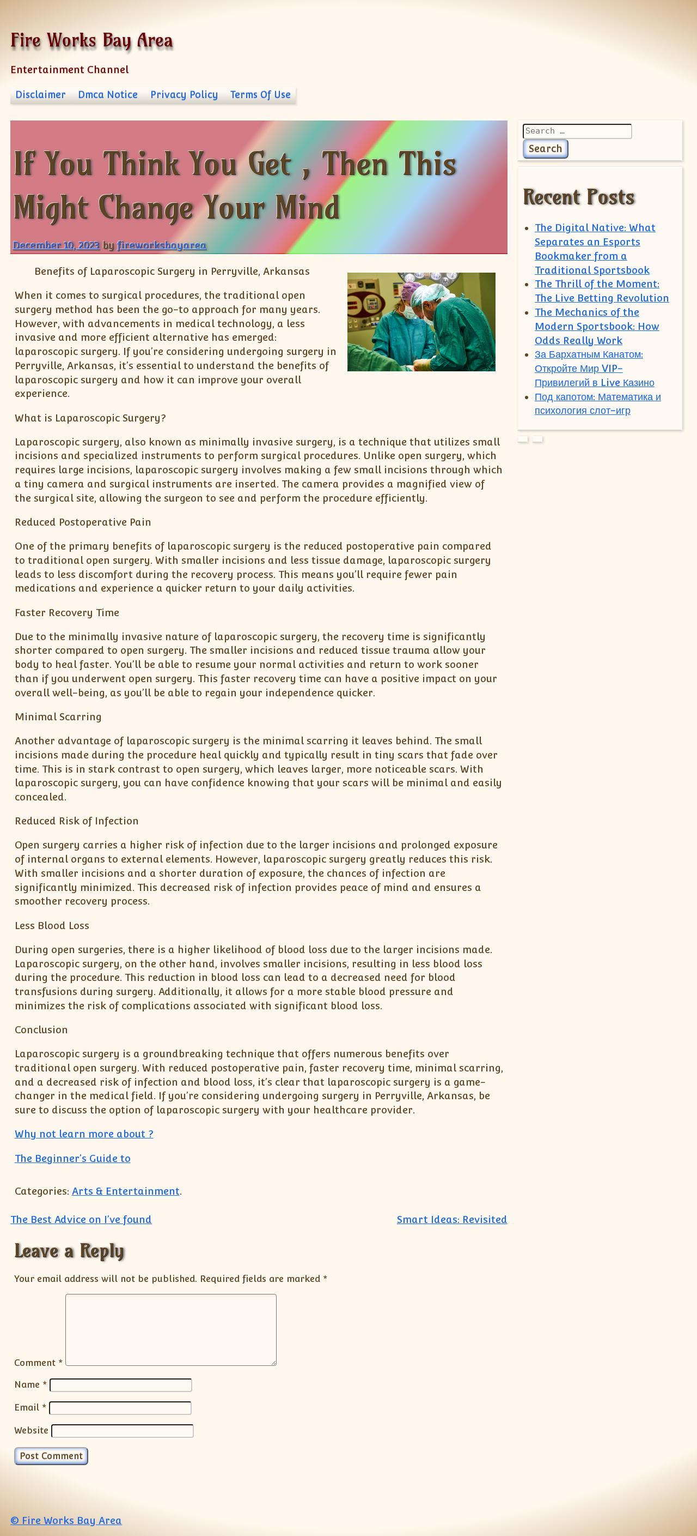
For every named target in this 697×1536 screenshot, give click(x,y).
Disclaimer (40, 94)
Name (30, 1384)
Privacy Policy (184, 94)
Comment (38, 1362)
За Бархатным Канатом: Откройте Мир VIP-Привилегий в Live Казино (595, 368)
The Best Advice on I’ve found (81, 1219)
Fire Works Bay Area (91, 39)
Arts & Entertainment (126, 1191)
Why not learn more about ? (84, 1134)
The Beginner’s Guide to (73, 1158)
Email (30, 1407)
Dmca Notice (108, 94)
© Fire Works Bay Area (66, 1520)
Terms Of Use (260, 94)
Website (31, 1430)
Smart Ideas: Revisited (452, 1219)
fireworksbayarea (161, 245)
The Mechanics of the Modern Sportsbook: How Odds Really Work (597, 326)
